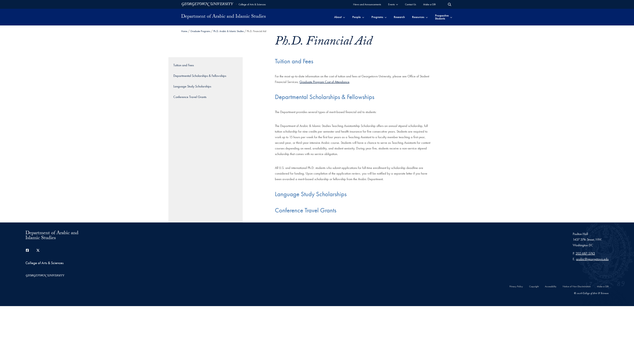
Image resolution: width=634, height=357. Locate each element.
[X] (38, 250)
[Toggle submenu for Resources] (426, 17)
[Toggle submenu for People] (363, 17)
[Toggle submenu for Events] (397, 4)
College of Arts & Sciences (252, 4)
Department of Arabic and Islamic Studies (223, 17)
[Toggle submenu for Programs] (385, 17)
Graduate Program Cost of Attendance (324, 82)
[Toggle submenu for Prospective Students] (451, 17)
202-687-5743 (585, 253)
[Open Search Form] (449, 4)
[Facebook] (27, 250)
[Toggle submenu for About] (344, 17)
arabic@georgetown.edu (592, 259)
